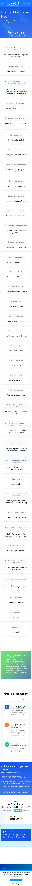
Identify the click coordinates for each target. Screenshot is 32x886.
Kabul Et (16, 880)
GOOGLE (17, 810)
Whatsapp (15, 787)
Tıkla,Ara (6, 787)
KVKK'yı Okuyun (16, 884)
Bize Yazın (25, 787)
